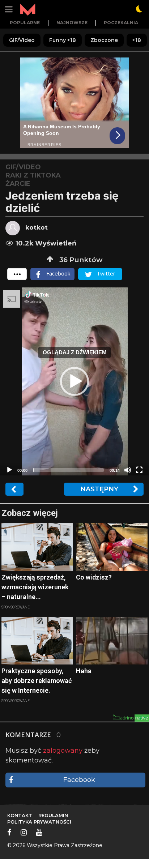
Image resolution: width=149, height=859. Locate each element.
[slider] (68, 470)
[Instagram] (24, 832)
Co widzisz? (94, 577)
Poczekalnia (121, 22)
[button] (74, 381)
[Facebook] (9, 832)
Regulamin (53, 815)
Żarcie (17, 183)
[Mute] (127, 470)
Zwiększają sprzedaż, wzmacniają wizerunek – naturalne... (34, 587)
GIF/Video (22, 40)
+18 (136, 40)
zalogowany (62, 751)
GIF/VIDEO (23, 167)
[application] (74, 381)
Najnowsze (72, 22)
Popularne (25, 22)
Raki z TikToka (33, 175)
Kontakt (19, 815)
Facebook (79, 780)
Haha (83, 671)
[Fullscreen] (139, 470)
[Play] (9, 470)
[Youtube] (39, 832)
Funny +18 (62, 40)
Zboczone (104, 40)
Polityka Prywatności (39, 822)
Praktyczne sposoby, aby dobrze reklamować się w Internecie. (36, 680)
